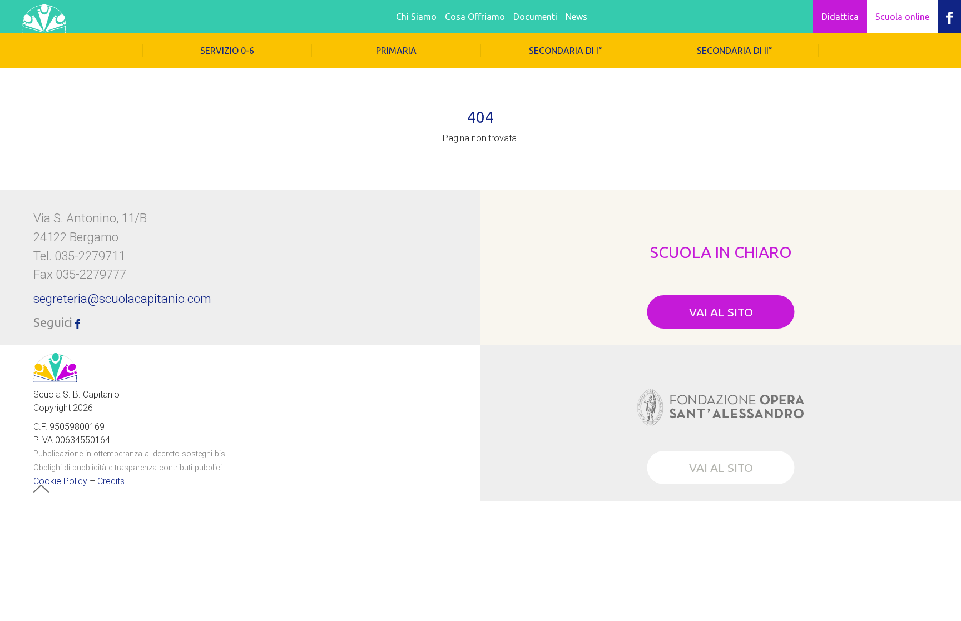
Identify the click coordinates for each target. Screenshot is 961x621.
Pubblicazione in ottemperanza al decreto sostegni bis (129, 454)
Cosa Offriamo (475, 17)
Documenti (535, 17)
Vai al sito (721, 312)
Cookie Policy (60, 481)
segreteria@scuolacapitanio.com (122, 298)
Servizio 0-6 (227, 51)
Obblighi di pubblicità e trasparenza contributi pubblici (127, 468)
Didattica (840, 17)
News (576, 17)
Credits (111, 481)
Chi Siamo (416, 17)
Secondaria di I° (565, 51)
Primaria (396, 51)
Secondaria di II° (734, 51)
